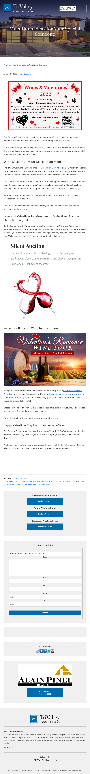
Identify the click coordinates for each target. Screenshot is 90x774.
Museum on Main (48, 168)
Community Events (20, 478)
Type (45, 557)
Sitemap (54, 770)
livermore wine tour (40, 481)
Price (45, 593)
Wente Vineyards (20, 397)
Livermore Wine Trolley (60, 394)
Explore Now (44, 501)
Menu (83, 10)
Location (45, 550)
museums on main (73, 481)
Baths (45, 585)
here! (63, 236)
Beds (45, 577)
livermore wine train (57, 481)
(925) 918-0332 (45, 693)
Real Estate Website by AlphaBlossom (70, 770)
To (45, 600)
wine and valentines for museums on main (33, 484)
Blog (9, 65)
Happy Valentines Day (23, 481)
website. (24, 209)
